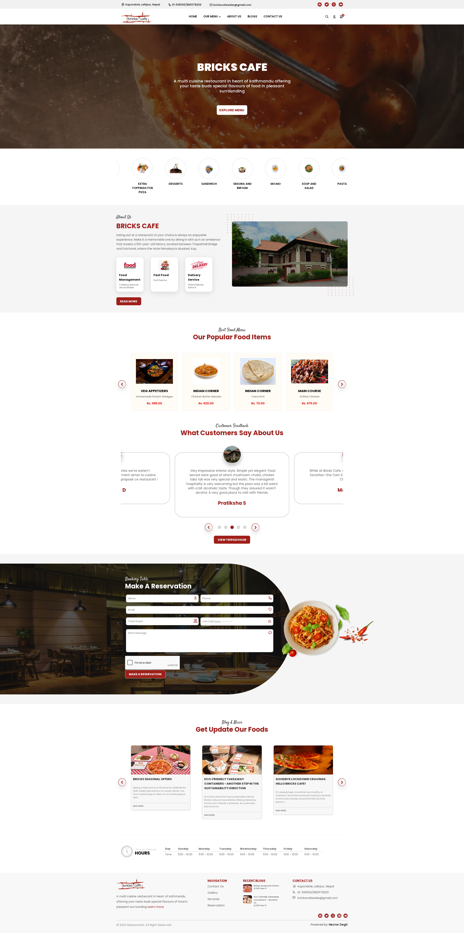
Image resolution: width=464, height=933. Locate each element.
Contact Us (216, 886)
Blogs (252, 16)
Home (193, 16)
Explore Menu (231, 110)
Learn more (155, 907)
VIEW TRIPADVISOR (232, 540)
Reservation (216, 905)
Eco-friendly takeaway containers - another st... (266, 899)
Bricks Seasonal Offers (266, 885)
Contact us (273, 16)
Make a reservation (145, 674)
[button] (122, 384)
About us (234, 16)
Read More (128, 301)
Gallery (213, 893)
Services (213, 899)
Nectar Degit (338, 924)
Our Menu (210, 16)
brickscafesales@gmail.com (317, 898)
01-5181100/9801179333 (313, 892)
